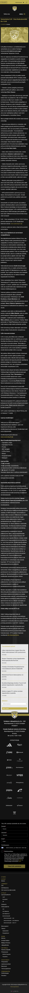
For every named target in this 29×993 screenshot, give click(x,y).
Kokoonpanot (4, 926)
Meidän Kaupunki (6, 954)
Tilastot (3, 928)
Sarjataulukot (5, 930)
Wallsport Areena (5, 942)
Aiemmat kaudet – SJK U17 (10, 922)
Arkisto (3, 881)
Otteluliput (4, 2)
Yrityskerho (5, 956)
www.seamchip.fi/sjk (16, 223)
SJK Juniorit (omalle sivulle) (8, 890)
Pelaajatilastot (5, 933)
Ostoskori (3, 975)
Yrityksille (4, 948)
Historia (3, 938)
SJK (2, 885)
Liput (3, 897)
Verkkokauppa (18, 2)
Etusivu (3, 877)
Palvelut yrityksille (5, 949)
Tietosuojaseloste (6, 968)
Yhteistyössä (4, 952)
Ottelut (3, 893)
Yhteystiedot (5, 960)
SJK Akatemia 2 (6, 913)
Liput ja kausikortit (6, 894)
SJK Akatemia (5, 887)
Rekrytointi (4, 966)
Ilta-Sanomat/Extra (13, 635)
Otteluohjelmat (5, 906)
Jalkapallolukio (5, 945)
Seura (3, 936)
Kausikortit (4, 899)
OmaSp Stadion (5, 940)
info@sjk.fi (14, 725)
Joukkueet (4, 883)
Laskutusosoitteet (6, 964)
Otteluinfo (4, 904)
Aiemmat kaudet (6, 916)
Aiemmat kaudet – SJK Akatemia (11, 920)
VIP (3, 901)
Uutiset (8, 24)
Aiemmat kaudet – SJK (9, 918)
